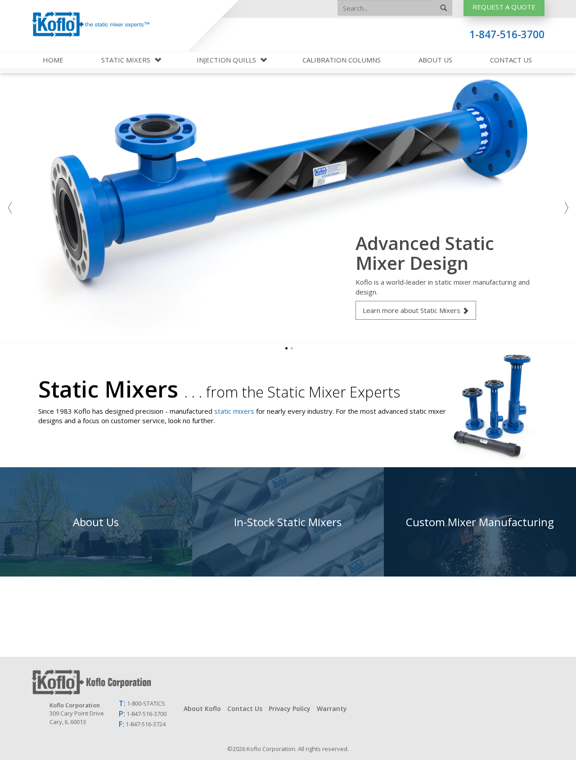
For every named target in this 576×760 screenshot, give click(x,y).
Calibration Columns (341, 59)
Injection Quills (227, 59)
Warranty (332, 708)
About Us (435, 59)
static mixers (234, 411)
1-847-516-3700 (506, 34)
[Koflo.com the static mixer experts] (190, 682)
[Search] (443, 8)
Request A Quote (504, 6)
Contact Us (511, 59)
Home (53, 59)
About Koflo (202, 708)
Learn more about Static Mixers (411, 310)
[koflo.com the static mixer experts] (91, 24)
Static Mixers (126, 59)
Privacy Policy (289, 708)
